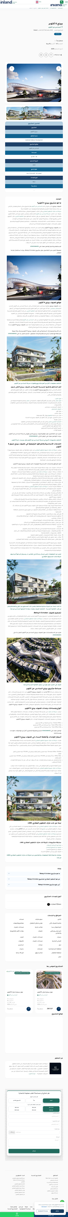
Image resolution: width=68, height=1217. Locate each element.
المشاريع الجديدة (13, 1209)
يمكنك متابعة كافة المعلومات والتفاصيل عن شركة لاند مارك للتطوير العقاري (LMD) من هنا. (34, 857)
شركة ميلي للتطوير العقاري (18, 1186)
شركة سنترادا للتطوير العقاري (31, 973)
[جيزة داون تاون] (7, 1009)
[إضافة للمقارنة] (41, 55)
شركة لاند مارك (43, 472)
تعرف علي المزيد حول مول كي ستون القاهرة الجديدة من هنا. (42, 685)
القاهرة (50, 415)
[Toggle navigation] (66, 2)
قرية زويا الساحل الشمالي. (53, 845)
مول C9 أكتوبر (20, 992)
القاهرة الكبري (19, 216)
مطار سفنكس (54, 308)
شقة (55, 904)
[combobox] (12, 1132)
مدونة (26, 1207)
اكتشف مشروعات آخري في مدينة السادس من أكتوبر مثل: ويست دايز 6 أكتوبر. (36, 440)
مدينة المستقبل (54, 1188)
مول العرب (58, 398)
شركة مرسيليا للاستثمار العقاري (19, 1181)
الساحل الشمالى (54, 1180)
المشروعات (53, 8)
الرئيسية (60, 8)
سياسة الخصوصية (25, 1209)
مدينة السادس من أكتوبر (43, 214)
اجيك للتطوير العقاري (20, 1192)
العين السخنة (54, 1186)
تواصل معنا (13, 1207)
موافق (57, 1211)
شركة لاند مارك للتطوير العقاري (52, 211)
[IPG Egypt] (8, 2)
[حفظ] (46, 55)
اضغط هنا (44, 1206)
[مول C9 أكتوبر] (37, 1009)
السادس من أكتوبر (43, 8)
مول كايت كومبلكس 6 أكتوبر (55, 992)
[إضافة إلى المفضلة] (51, 55)
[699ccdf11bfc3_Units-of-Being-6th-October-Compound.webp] (34, 112)
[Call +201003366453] (64, 2)
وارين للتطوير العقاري (20, 1190)
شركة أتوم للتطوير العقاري (18, 1178)
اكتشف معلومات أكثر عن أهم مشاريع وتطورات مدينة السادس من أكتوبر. (37, 383)
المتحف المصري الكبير (54, 422)
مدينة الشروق (54, 1193)
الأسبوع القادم (16, 1100)
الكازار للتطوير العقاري (20, 1184)
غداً (34, 1100)
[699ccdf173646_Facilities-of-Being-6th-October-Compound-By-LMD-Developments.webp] (15, 113)
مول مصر (58, 401)
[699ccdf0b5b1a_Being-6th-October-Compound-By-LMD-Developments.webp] (52, 112)
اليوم (51, 1100)
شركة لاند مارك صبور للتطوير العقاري (46, 450)
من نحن (21, 1207)
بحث (31, 1207)
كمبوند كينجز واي (56, 409)
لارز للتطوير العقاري (20, 1194)
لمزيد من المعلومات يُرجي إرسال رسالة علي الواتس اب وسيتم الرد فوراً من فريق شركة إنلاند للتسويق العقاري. (35, 556)
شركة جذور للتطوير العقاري (18, 1188)
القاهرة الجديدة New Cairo (52, 1178)
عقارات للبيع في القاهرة (52, 1191)
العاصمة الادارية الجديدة (52, 1182)
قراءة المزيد (32, 1074)
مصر (28, 401)
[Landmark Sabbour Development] (55, 1068)
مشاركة (57, 55)
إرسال (34, 1151)
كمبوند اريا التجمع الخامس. (53, 847)
